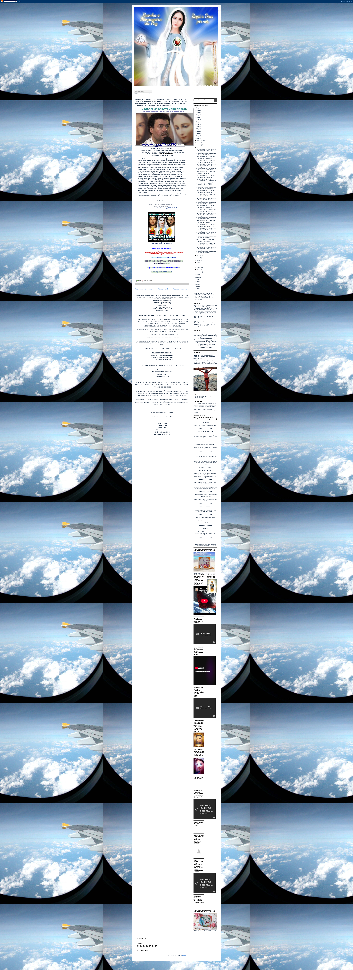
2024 (196, 112)
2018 (196, 126)
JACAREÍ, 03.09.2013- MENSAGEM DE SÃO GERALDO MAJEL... (206, 244)
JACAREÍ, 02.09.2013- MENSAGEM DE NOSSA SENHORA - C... (206, 248)
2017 (196, 129)
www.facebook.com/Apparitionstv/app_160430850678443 (161, 208)
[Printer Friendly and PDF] (144, 281)
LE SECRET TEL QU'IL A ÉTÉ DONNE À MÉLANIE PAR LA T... (206, 184)
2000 (196, 281)
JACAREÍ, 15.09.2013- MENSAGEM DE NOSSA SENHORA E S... (206, 195)
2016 (196, 131)
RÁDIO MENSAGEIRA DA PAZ (203, 293)
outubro (199, 145)
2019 (196, 124)
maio (198, 262)
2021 (196, 119)
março (199, 267)
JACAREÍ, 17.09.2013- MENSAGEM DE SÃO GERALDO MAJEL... (206, 187)
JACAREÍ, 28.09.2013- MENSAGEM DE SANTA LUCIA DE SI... (206, 153)
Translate (147, 93)
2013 (196, 138)
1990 (196, 286)
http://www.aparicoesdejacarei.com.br (163, 267)
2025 (196, 110)
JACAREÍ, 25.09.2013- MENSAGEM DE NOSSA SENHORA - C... (206, 165)
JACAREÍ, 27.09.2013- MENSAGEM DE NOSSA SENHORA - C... (206, 157)
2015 (196, 133)
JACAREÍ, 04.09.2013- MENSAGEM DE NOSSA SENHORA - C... (206, 236)
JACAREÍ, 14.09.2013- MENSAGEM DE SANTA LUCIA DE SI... (206, 199)
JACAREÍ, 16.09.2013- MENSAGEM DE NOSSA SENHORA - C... (206, 191)
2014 (196, 136)
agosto (199, 255)
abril (198, 265)
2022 (196, 117)
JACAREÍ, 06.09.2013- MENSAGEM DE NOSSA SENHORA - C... (206, 229)
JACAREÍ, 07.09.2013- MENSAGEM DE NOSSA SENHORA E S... (206, 225)
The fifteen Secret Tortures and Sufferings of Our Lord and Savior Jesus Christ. (204, 356)
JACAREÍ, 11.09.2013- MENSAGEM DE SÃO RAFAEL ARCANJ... (206, 210)
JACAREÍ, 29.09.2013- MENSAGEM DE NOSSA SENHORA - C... (206, 150)
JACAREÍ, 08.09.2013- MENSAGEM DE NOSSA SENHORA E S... (206, 221)
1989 (196, 288)
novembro (200, 142)
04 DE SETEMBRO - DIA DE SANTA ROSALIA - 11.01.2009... (206, 240)
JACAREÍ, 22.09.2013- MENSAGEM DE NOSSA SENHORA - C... (206, 176)
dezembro (200, 140)
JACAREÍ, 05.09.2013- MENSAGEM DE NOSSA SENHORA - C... (206, 233)
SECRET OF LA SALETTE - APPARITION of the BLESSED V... (206, 180)
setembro (199, 147)
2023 (196, 115)
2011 (196, 277)
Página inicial (163, 289)
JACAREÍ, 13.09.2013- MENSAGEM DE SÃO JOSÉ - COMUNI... (206, 202)
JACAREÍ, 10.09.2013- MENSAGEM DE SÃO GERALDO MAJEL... (206, 214)
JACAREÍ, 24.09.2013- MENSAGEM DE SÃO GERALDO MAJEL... (206, 169)
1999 (196, 284)
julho (198, 257)
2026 (196, 108)
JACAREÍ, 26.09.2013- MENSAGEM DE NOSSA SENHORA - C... (206, 161)
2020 (196, 122)
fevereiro (199, 269)
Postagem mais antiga (181, 289)
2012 (196, 274)
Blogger (184, 955)
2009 (196, 279)
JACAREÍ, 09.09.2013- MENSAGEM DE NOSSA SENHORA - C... (206, 217)
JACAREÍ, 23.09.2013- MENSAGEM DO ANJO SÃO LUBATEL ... (206, 172)
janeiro (199, 272)
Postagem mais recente (144, 289)
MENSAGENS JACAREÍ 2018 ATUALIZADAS (203, 397)
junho (198, 260)
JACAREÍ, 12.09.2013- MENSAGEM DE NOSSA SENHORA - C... (206, 206)
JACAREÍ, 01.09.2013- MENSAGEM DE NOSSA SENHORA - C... (206, 251)
